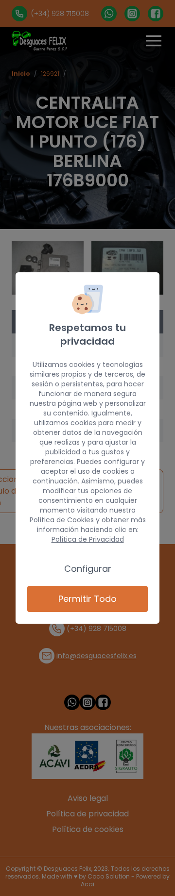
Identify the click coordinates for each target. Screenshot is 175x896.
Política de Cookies (62, 520)
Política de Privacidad (88, 539)
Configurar (87, 569)
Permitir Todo (87, 599)
